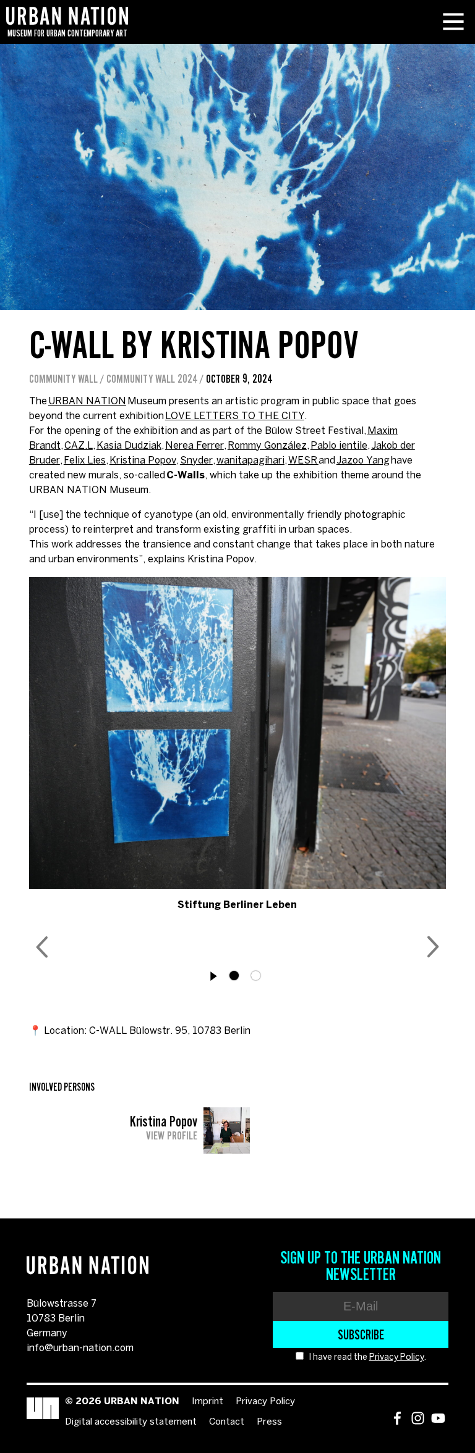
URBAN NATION (87, 401)
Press (269, 1422)
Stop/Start (214, 976)
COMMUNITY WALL (63, 379)
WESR (303, 460)
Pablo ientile (338, 446)
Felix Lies (85, 460)
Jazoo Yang (363, 460)
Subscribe (361, 1334)
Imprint (207, 1401)
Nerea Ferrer (194, 446)
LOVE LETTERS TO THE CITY (234, 416)
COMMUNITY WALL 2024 (151, 379)
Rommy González (267, 446)
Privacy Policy (396, 1358)
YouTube (438, 1418)
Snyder (196, 460)
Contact (226, 1422)
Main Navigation (453, 21)
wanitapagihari (250, 460)
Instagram (418, 1418)
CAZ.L (78, 446)
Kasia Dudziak (128, 446)
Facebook (397, 1418)
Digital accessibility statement (131, 1422)
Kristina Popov (142, 460)
